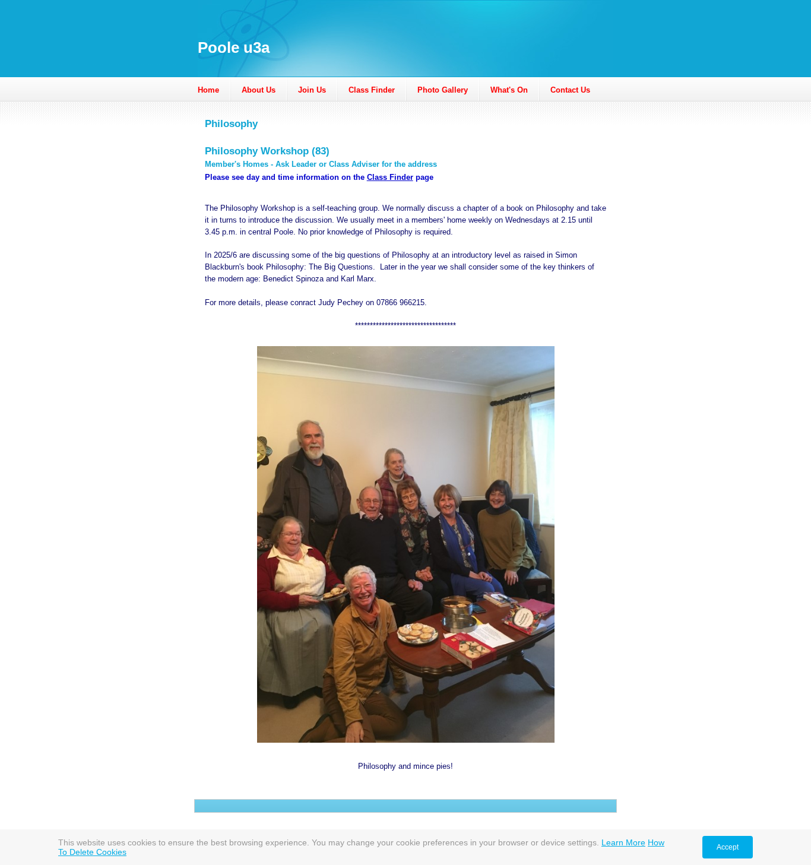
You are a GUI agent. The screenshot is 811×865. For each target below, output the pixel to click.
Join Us (312, 89)
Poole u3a (234, 47)
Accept (728, 847)
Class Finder (372, 89)
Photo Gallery (442, 89)
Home (208, 89)
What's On (509, 89)
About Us (258, 89)
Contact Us (570, 89)
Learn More (623, 842)
